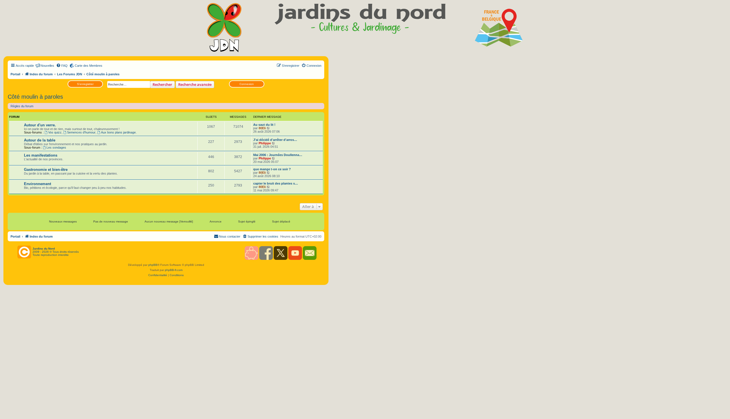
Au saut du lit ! (264, 124)
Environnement (37, 184)
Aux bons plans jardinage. (119, 132)
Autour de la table (39, 140)
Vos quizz (55, 132)
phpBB (152, 264)
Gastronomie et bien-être (46, 169)
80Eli (262, 128)
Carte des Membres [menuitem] (88, 65)
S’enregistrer (85, 84)
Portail (15, 74)
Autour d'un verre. (40, 125)
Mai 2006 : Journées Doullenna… (277, 155)
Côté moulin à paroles (35, 97)
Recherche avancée (195, 84)
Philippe (265, 143)
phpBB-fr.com (173, 270)
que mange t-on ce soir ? (272, 169)
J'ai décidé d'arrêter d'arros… (275, 139)
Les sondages (56, 147)
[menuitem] (62, 65)
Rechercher (162, 84)
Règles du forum (22, 106)
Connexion (247, 84)
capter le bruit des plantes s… (275, 183)
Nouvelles (47, 65)
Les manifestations (40, 155)
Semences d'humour (81, 132)
